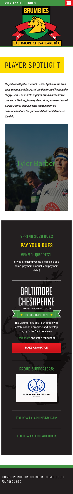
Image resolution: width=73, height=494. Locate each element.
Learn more (23, 337)
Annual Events (12, 3)
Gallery (31, 3)
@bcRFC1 (43, 254)
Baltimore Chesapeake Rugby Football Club (36, 26)
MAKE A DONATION (36, 347)
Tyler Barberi (36, 163)
